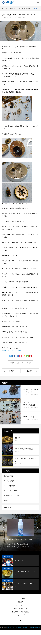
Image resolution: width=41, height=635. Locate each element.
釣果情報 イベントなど (11, 495)
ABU (23, 17)
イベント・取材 (7, 556)
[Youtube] (23, 620)
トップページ (20, 598)
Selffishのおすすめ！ (10, 486)
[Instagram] (18, 620)
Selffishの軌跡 (8, 476)
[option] (20, 533)
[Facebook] (20, 620)
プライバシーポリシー (20, 608)
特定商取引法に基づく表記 (20, 612)
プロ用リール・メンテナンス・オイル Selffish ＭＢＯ (19, 287)
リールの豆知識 (9, 481)
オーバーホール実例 (15, 17)
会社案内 (20, 602)
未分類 (6, 500)
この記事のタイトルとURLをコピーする (20, 363)
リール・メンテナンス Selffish (12, 350)
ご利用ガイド (20, 605)
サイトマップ (20, 615)
